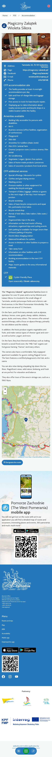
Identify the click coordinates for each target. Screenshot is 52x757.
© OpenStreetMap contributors (41, 457)
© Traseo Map (27, 457)
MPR (3, 629)
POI (14, 15)
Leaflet (20, 457)
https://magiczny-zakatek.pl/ (35, 70)
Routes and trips (7, 621)
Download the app (8, 642)
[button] (5, 46)
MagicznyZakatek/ (40, 73)
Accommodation (28, 15)
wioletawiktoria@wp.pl (38, 77)
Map (3, 625)
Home (5, 15)
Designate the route (13, 462)
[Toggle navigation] (26, 751)
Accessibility (6, 633)
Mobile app (5, 638)
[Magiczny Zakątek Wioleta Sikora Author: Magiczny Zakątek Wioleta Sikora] (26, 46)
